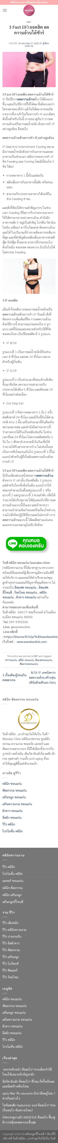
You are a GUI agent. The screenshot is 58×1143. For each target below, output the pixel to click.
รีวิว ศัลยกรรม (11, 950)
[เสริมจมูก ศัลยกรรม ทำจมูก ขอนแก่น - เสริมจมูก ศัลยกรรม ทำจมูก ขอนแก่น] (29, 10)
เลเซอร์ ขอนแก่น (12, 881)
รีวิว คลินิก (8, 824)
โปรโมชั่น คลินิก (12, 831)
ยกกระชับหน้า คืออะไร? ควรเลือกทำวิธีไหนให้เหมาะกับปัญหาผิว (27, 1071)
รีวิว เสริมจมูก (10, 957)
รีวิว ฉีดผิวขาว (10, 943)
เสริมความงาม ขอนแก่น (17, 804)
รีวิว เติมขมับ (10, 923)
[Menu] (4, 10)
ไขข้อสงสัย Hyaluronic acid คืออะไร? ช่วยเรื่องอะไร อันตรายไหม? (28, 1107)
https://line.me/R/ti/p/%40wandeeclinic (31, 637)
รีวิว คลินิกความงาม (14, 930)
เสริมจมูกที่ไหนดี (12, 902)
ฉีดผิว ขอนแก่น (11, 817)
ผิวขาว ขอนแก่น (26, 597)
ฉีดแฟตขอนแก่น (43, 660)
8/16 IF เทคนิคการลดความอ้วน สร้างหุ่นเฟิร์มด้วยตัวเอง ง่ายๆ (42, 677)
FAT (29, 22)
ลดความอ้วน (25, 99)
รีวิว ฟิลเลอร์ (10, 970)
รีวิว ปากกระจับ (11, 936)
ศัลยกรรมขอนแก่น (29, 664)
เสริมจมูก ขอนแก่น (14, 797)
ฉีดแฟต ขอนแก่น (25, 587)
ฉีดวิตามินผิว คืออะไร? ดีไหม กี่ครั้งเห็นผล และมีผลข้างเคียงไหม (28, 1083)
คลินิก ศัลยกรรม (12, 888)
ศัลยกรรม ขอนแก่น (14, 790)
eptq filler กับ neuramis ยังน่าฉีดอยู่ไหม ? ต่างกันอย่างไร (28, 1095)
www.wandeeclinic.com (32, 641)
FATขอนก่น (11, 660)
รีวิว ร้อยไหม (10, 977)
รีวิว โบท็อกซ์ (10, 963)
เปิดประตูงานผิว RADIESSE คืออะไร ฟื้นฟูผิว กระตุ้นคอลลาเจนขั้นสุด (28, 1119)
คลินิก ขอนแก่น (26, 660)
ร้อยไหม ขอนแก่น (25, 592)
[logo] (29, 719)
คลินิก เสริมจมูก (12, 895)
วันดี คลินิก (19, 1138)
